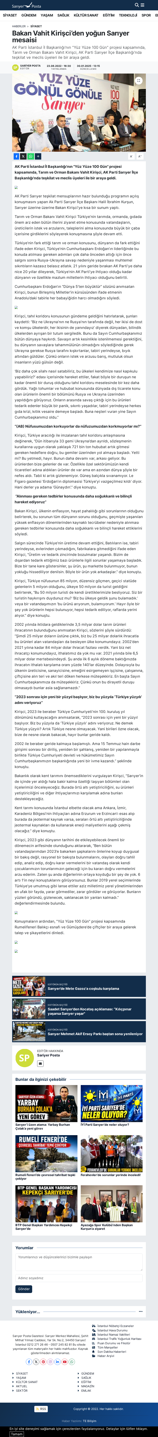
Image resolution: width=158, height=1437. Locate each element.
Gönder (24, 1289)
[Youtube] (64, 1362)
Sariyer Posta (48, 1055)
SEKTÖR (22, 1390)
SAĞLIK (63, 15)
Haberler (19, 26)
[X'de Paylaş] (23, 156)
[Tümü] (141, 1312)
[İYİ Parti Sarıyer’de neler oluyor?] (112, 1103)
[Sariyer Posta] (24, 1058)
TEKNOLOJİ (128, 15)
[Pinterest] (43, 1362)
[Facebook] (29, 1362)
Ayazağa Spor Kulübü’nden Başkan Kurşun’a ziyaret (107, 1227)
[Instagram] (50, 1362)
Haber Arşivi (105, 1356)
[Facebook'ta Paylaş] (16, 156)
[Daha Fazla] (38, 156)
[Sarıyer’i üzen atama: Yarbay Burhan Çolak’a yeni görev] (46, 1103)
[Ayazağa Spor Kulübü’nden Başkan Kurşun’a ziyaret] (112, 1204)
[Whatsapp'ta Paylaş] (30, 156)
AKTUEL (21, 1386)
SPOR (146, 15)
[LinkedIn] (57, 1362)
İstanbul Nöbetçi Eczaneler (115, 1326)
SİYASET (10, 15)
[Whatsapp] (72, 1362)
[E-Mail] (40, 1063)
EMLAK (86, 1390)
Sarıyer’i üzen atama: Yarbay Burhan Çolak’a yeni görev (42, 1126)
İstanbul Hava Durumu (112, 1330)
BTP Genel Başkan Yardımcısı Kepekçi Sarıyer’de (43, 1227)
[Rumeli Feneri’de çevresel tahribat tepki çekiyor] (46, 1153)
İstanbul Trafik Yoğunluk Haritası (119, 1339)
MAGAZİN (87, 1386)
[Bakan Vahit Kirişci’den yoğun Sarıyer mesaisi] (79, 113)
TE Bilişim (89, 1421)
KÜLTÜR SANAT (86, 15)
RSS (43, 1409)
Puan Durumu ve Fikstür (113, 1343)
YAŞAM (47, 15)
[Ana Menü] (142, 5)
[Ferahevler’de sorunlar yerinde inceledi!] (112, 1153)
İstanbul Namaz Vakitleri (113, 1334)
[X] (36, 1362)
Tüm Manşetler (107, 1347)
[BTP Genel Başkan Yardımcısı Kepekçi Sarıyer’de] (46, 1204)
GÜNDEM (28, 15)
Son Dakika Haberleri (111, 1351)
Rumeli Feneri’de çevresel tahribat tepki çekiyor (45, 1176)
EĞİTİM (108, 15)
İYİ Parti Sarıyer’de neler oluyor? (105, 1125)
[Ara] (137, 5)
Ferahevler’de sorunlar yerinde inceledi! (111, 1175)
